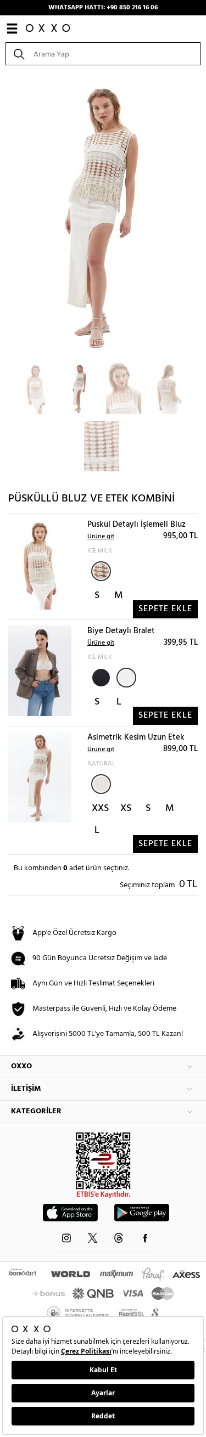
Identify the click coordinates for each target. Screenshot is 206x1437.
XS (125, 808)
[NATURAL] (101, 784)
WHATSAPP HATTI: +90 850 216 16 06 (103, 7)
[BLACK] (100, 676)
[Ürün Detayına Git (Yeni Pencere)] (39, 564)
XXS (100, 808)
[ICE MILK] (101, 571)
